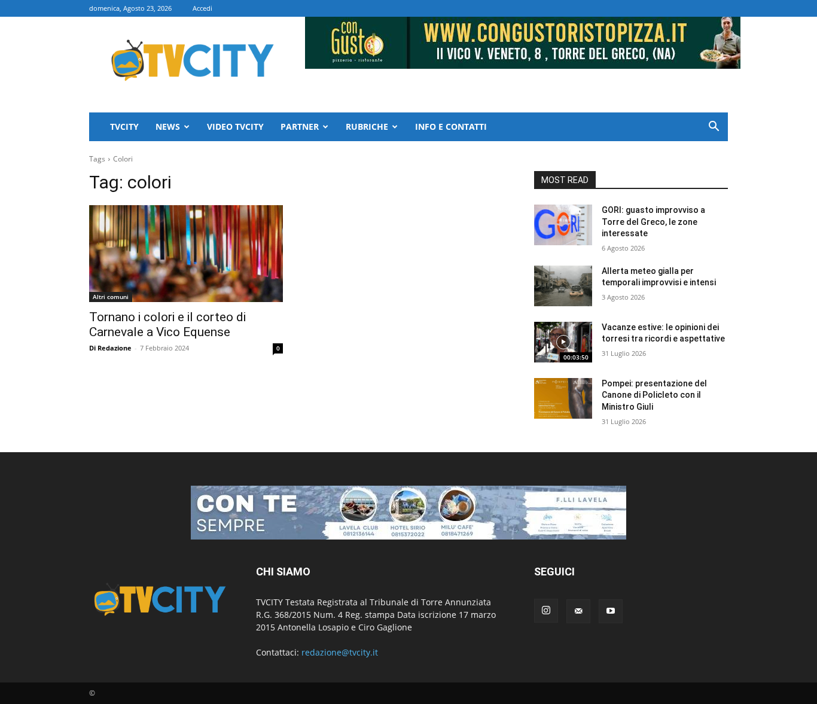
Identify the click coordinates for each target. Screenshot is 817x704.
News (168, 126)
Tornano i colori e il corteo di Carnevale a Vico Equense (167, 324)
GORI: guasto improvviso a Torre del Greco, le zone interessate (653, 221)
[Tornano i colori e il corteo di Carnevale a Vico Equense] (186, 253)
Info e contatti (451, 126)
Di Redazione (110, 347)
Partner (300, 126)
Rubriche (367, 126)
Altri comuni (111, 296)
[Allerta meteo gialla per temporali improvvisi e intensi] (563, 286)
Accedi (202, 8)
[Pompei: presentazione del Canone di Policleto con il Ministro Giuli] (563, 398)
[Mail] (578, 611)
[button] (713, 127)
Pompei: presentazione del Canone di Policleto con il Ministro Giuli (654, 395)
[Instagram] (546, 611)
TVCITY (124, 126)
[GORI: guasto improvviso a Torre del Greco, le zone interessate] (563, 225)
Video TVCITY (235, 126)
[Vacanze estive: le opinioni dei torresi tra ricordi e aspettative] (563, 342)
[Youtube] (611, 611)
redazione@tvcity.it (339, 652)
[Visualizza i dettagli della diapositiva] (408, 513)
